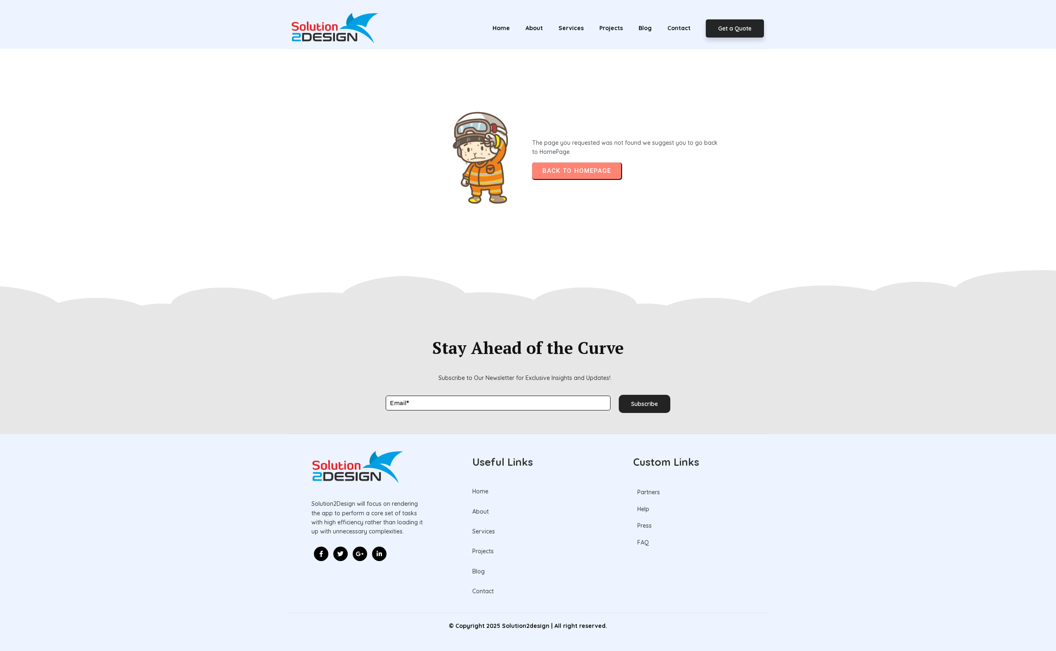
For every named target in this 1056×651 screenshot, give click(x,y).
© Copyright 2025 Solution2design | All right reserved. (528, 626)
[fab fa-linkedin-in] (379, 554)
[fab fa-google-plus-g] (360, 554)
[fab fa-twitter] (340, 554)
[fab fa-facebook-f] (321, 554)
